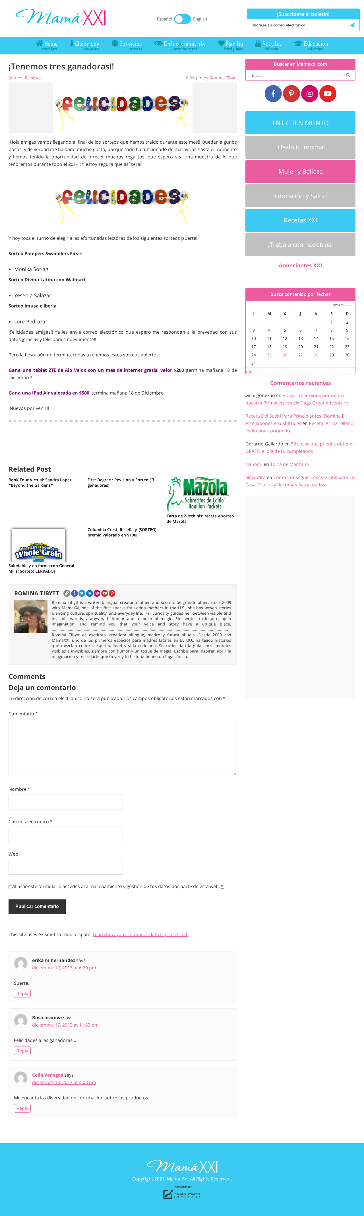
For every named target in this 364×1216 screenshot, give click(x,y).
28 (316, 355)
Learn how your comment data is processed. (140, 934)
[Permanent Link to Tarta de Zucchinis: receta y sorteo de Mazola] (199, 493)
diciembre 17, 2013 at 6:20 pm (64, 968)
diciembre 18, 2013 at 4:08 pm (64, 1082)
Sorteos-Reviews (25, 77)
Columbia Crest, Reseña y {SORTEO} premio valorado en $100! (122, 532)
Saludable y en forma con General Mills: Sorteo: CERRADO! (41, 568)
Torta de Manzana (289, 464)
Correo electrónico (31, 821)
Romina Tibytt (223, 77)
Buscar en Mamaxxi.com (300, 64)
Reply (22, 993)
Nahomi (253, 464)
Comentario (23, 714)
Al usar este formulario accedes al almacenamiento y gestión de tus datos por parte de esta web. (118, 886)
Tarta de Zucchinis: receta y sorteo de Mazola (200, 518)
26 (285, 355)
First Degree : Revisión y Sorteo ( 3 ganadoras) (121, 482)
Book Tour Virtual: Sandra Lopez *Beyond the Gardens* (40, 482)
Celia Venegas (47, 1075)
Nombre (19, 789)
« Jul (250, 371)
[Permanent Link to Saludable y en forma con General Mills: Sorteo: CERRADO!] (39, 543)
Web (13, 854)
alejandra (255, 477)
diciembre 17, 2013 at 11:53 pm (65, 1025)
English (200, 19)
